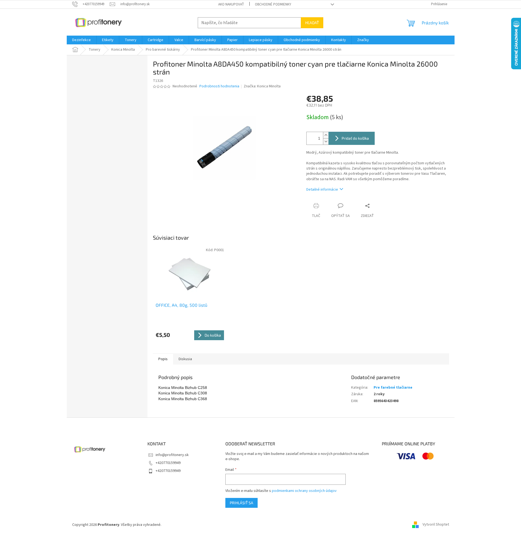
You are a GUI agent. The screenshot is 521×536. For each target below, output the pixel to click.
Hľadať (312, 22)
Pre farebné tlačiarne (393, 387)
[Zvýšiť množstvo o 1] (325, 135)
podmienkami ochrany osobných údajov (304, 491)
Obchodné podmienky (273, 4)
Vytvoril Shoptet (436, 525)
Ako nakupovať (231, 4)
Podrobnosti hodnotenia (219, 86)
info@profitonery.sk (172, 455)
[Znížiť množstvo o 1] (325, 141)
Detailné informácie (322, 189)
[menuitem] (81, 40)
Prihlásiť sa (241, 502)
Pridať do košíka (355, 138)
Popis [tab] (163, 359)
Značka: (262, 86)
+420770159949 (168, 463)
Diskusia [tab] (185, 359)
